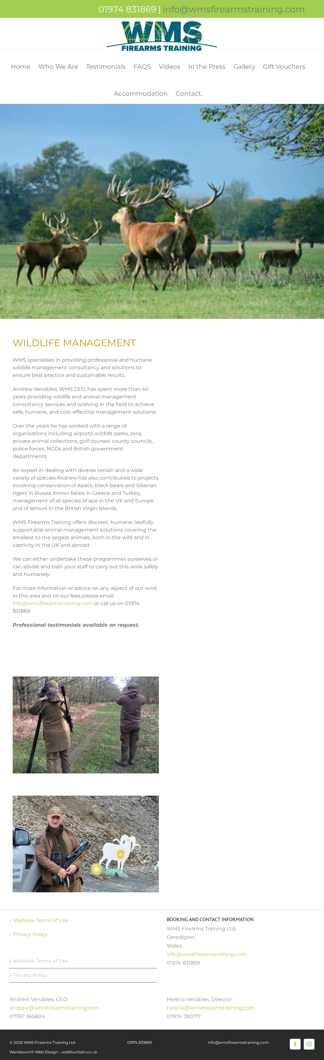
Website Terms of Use (40, 920)
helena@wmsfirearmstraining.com (211, 1008)
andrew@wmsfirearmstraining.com (54, 1008)
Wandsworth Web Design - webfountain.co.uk (53, 1052)
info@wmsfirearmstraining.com (234, 9)
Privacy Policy (30, 934)
